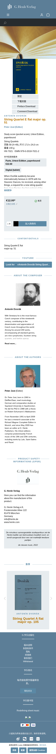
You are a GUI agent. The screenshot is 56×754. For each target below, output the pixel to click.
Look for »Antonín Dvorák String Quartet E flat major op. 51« (29, 264)
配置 (23, 750)
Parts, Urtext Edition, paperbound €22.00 (23, 162)
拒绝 (14, 750)
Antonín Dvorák (28, 614)
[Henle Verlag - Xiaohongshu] (31, 739)
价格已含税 (10, 204)
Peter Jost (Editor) (13, 127)
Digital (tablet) (13, 170)
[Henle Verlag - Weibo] (18, 739)
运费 (30, 733)
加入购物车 (30, 224)
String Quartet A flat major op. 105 (28, 620)
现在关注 (28, 691)
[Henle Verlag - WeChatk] (25, 739)
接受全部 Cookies (37, 750)
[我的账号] (42, 14)
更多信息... (43, 745)
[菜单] (8, 14)
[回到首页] (28, 6)
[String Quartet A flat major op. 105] (28, 592)
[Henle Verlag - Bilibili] (38, 739)
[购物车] (48, 14)
